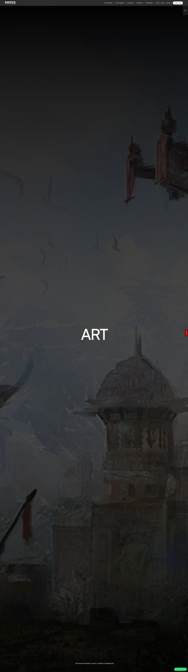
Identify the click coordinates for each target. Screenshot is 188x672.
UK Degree (130, 3)
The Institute (149, 3)
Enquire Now (177, 3)
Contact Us (169, 3)
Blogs (162, 3)
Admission (139, 3)
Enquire (186, 332)
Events (158, 3)
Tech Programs (119, 3)
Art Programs (108, 3)
